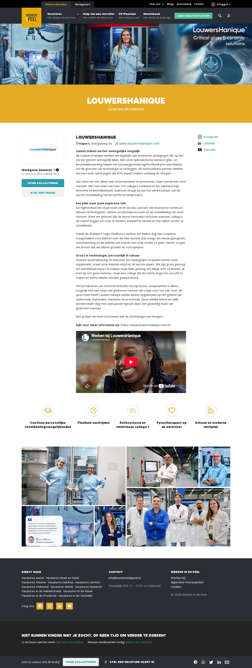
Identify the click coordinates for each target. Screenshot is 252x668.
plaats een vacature (139, 642)
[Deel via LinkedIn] (219, 662)
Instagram (210, 137)
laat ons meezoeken (70, 642)
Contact (199, 4)
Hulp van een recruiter (99, 15)
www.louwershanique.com (139, 143)
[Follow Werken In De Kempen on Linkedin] (59, 606)
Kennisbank (157, 15)
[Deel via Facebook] (195, 662)
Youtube (209, 149)
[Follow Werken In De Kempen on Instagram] (49, 606)
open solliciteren (81, 662)
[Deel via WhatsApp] (203, 662)
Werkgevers (82, 4)
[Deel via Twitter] (211, 662)
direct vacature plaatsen (193, 15)
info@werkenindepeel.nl (125, 578)
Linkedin (209, 143)
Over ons (154, 4)
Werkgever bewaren (37, 169)
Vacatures (61, 15)
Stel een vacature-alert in (131, 662)
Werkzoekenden (56, 4)
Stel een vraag (42, 192)
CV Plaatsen (129, 15)
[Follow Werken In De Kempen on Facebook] (39, 606)
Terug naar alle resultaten (126, 109)
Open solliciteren (43, 183)
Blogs (170, 4)
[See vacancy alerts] (228, 15)
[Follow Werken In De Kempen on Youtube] (69, 606)
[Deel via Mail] (226, 662)
